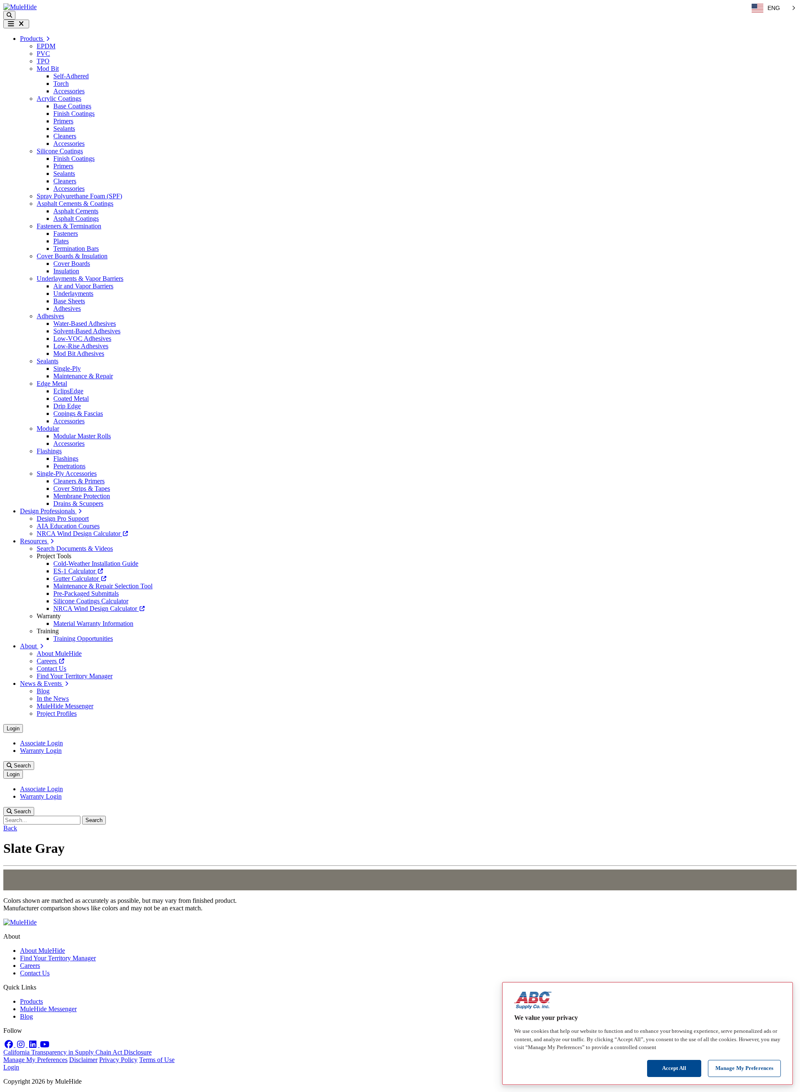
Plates (61, 241)
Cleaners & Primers (79, 481)
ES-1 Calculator (75, 571)
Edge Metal (52, 383)
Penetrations (69, 466)
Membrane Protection (81, 496)
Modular (48, 428)
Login (13, 728)
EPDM (46, 46)
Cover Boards (71, 263)
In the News (53, 698)
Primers (63, 121)
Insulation (66, 271)
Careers (47, 661)
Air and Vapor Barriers (83, 286)
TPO (43, 61)
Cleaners (64, 136)
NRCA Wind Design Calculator (79, 533)
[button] (9, 15)
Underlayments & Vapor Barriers (80, 278)
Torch (61, 83)
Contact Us (51, 668)
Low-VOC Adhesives (82, 338)
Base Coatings (72, 106)
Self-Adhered (71, 76)
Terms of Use (157, 1059)
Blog (43, 691)
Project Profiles (57, 713)
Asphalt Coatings (76, 218)
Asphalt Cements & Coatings (75, 203)
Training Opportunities (83, 638)
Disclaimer (83, 1059)
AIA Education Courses (68, 526)
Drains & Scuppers (78, 503)
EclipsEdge (68, 391)
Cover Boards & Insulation (72, 256)
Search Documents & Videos (75, 548)
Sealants (64, 128)
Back (10, 828)
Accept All (674, 1068)
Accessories (69, 91)
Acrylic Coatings (59, 98)
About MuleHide (59, 653)
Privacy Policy (118, 1059)
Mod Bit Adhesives (78, 353)
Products (31, 1001)
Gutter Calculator (76, 578)
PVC (43, 53)
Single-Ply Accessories (67, 473)
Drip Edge (67, 406)
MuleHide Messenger (65, 706)
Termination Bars (76, 248)
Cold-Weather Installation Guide (95, 563)
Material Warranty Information (93, 623)
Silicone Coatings (60, 151)
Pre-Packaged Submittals (86, 593)
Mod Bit (48, 68)
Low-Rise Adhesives (80, 346)
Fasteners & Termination (69, 226)
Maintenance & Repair (83, 376)
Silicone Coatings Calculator (90, 601)
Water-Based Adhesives (84, 323)
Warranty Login (41, 750)
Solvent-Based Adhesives (86, 331)
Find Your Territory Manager (74, 676)
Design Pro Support (63, 518)
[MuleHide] (20, 6)
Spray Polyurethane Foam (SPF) (79, 196)
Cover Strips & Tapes (81, 488)
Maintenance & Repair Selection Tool (102, 586)
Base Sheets (69, 301)
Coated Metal (71, 398)
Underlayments (73, 293)
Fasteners (65, 233)
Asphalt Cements (75, 211)
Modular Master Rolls (82, 436)
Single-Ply (67, 368)
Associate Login (41, 743)
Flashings (49, 451)
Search (21, 765)
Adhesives (67, 308)
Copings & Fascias (78, 413)
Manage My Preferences (35, 1059)
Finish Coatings (74, 113)
